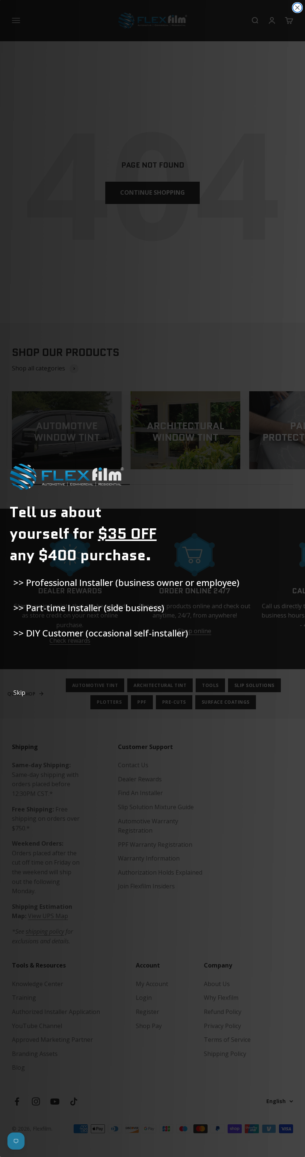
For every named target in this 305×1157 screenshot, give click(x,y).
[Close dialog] (297, 7)
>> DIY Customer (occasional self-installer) (100, 633)
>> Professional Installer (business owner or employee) (126, 582)
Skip (19, 692)
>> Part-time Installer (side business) (88, 608)
